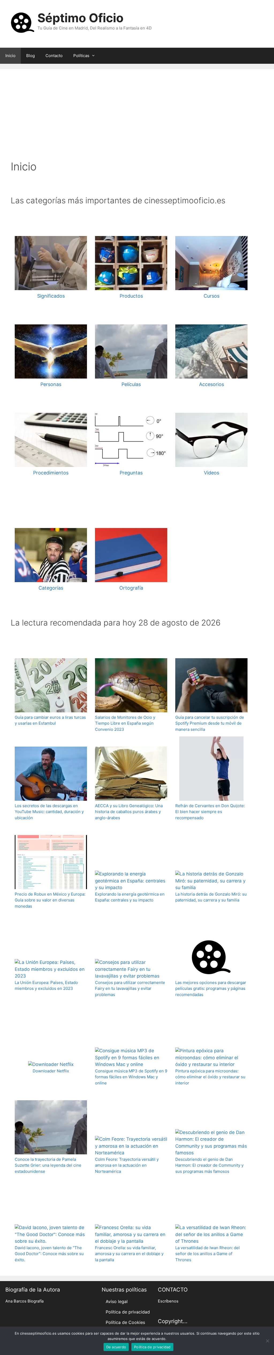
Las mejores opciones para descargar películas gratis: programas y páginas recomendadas (210, 988)
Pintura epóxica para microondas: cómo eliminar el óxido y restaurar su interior (210, 1077)
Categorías (51, 588)
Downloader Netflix (51, 1070)
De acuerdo (116, 1347)
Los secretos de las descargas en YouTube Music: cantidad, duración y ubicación (49, 811)
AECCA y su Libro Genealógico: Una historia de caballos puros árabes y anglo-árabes (129, 811)
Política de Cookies (125, 1322)
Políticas (81, 55)
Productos (131, 296)
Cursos (211, 296)
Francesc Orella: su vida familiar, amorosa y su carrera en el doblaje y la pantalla (129, 1253)
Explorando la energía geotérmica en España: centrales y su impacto (130, 897)
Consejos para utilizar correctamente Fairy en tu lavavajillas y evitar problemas (130, 988)
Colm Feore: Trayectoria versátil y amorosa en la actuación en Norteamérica (127, 1165)
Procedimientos (50, 473)
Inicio (10, 55)
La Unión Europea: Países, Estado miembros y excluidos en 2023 (46, 985)
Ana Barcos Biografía (24, 1301)
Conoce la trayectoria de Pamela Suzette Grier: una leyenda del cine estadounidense (48, 1165)
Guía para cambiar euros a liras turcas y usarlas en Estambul (50, 720)
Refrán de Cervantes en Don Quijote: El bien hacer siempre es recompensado (210, 811)
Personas (50, 384)
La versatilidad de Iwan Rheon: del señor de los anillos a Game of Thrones (207, 1253)
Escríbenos (168, 1301)
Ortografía (131, 588)
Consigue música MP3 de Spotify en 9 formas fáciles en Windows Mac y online (131, 1077)
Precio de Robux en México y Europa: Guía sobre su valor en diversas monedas (50, 900)
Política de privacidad (128, 1312)
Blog (30, 55)
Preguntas (131, 473)
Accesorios (211, 384)
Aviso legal (117, 1301)
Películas (131, 384)
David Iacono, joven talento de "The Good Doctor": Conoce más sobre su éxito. (49, 1253)
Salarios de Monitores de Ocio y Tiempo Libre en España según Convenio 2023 (125, 723)
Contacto (54, 55)
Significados (51, 296)
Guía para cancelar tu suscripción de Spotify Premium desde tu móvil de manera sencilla (209, 723)
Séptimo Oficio (80, 17)
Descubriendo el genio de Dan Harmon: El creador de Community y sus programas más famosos (209, 1165)
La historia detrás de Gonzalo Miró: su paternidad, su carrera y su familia (211, 897)
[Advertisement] (137, 120)
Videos (211, 473)
